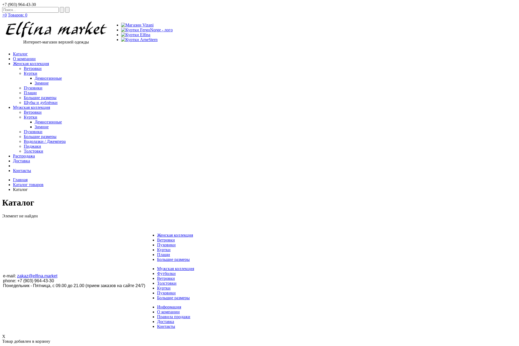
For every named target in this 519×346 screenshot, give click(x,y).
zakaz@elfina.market (37, 276)
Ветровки (166, 240)
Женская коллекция (175, 235)
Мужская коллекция (175, 268)
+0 (4, 15)
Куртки (164, 249)
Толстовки (167, 283)
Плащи (163, 254)
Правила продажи (173, 316)
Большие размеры (173, 259)
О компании (168, 312)
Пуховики (166, 245)
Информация (169, 307)
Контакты (166, 326)
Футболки (166, 273)
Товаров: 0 (17, 15)
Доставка (165, 321)
